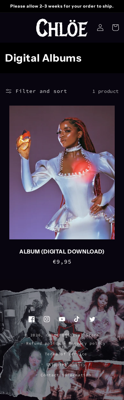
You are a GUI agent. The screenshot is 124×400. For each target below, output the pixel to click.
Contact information (66, 374)
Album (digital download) (61, 251)
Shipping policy (66, 364)
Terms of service (66, 354)
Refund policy (43, 343)
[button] (115, 27)
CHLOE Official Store (72, 335)
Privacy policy (87, 343)
